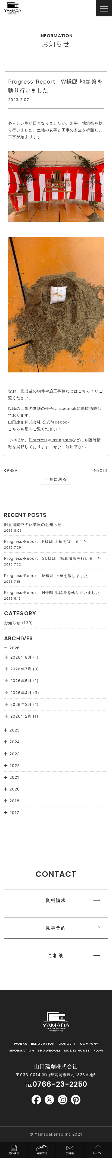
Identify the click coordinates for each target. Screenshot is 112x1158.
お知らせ (12, 622)
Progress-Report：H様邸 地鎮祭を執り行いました (52, 592)
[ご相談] (56, 964)
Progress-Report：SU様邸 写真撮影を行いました (52, 558)
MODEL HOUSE (76, 1050)
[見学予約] (56, 937)
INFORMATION (21, 1050)
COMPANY (89, 1043)
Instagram (61, 439)
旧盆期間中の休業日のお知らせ (33, 524)
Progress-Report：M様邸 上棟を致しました (46, 575)
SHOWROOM (49, 1050)
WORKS (20, 1043)
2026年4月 (21, 692)
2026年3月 (21, 704)
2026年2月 (21, 716)
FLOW (98, 1050)
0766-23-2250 (60, 1084)
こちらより (88, 391)
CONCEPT (67, 1043)
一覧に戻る (56, 479)
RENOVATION (43, 1043)
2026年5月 (21, 680)
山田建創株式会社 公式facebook (39, 422)
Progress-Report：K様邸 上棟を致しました (45, 541)
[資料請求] (56, 909)
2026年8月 (21, 657)
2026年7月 (21, 669)
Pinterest (38, 439)
